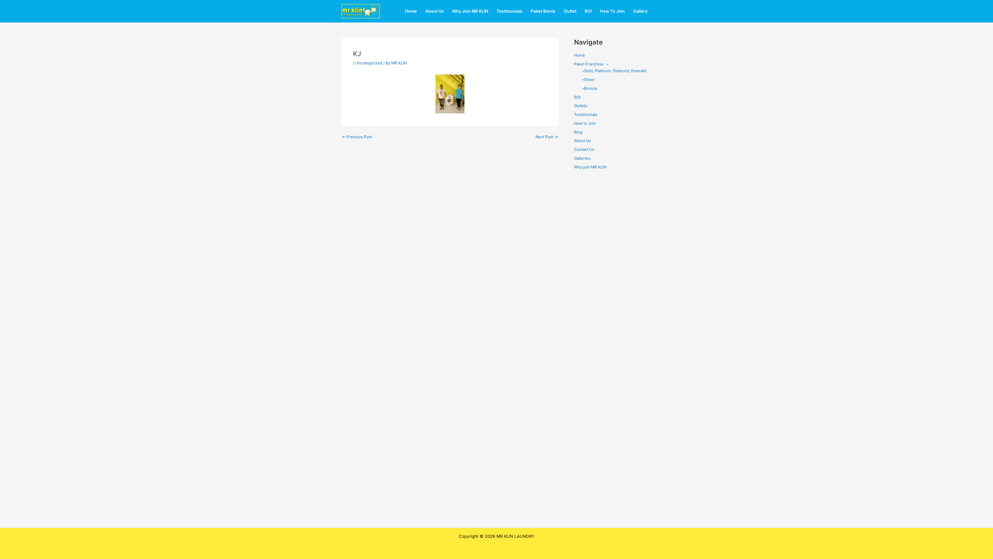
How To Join (612, 11)
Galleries (582, 158)
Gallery (640, 11)
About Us (434, 11)
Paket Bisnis (543, 11)
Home (411, 11)
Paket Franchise (589, 64)
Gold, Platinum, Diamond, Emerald (615, 70)
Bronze (590, 88)
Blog (578, 132)
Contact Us (584, 149)
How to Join (585, 123)
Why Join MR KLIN (470, 11)
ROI (588, 11)
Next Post (547, 137)
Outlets (580, 105)
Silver (589, 79)
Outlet (570, 11)
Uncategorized (368, 63)
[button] (606, 64)
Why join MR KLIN (590, 167)
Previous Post (357, 137)
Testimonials (509, 11)
